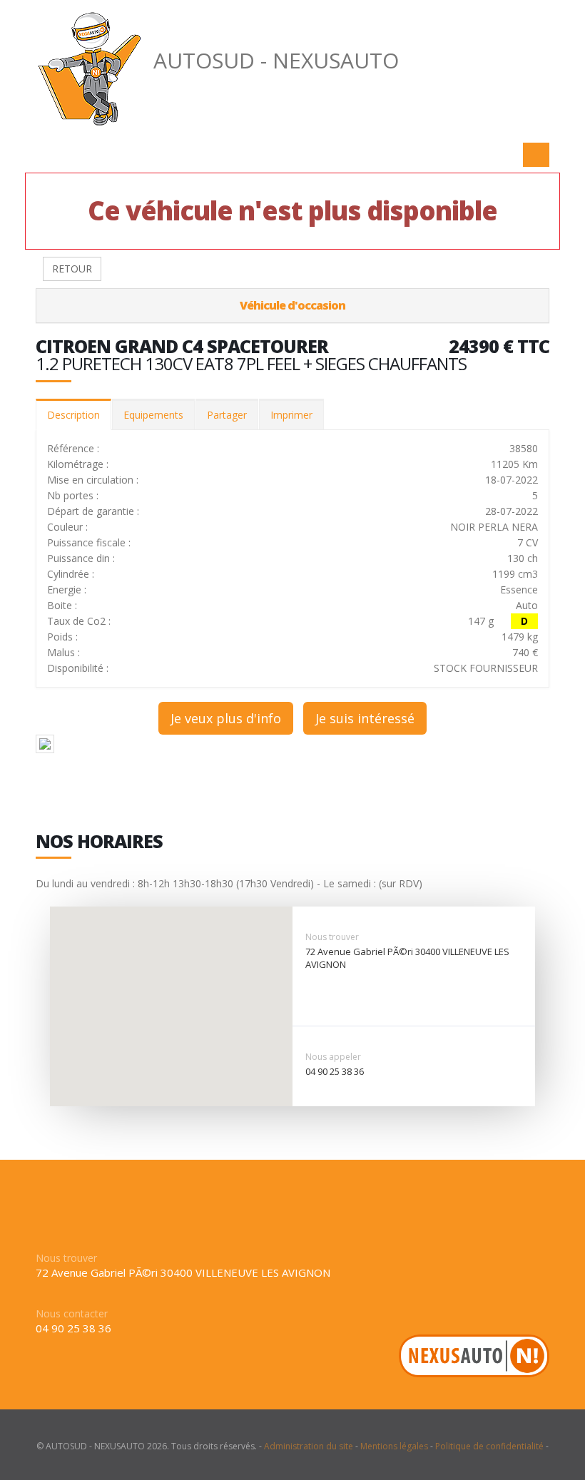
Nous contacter (72, 1313)
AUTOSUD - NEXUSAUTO (276, 60)
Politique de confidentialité (489, 1446)
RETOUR (72, 268)
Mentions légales (394, 1446)
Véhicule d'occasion (292, 305)
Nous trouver (332, 937)
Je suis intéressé (364, 718)
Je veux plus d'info (226, 718)
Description (73, 415)
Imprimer (291, 415)
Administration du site (308, 1446)
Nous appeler (333, 1057)
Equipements (153, 415)
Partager (227, 415)
